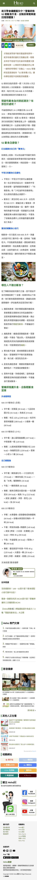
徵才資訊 (5, 832)
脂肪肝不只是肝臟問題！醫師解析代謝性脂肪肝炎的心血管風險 (22, 721)
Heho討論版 (22, 836)
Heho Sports (22, 834)
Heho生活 (21, 829)
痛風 (23, 345)
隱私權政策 (6, 827)
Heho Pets (21, 840)
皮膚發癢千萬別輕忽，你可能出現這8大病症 (22, 728)
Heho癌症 (21, 832)
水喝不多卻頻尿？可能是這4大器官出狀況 (21, 736)
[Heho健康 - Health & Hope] (18, 3)
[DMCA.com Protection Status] (6, 876)
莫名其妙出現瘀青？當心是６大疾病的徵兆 (21, 744)
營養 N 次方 (22, 838)
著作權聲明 (6, 829)
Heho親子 (21, 827)
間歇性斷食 (18, 324)
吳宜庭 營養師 (25, 20)
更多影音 (31, 710)
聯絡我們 (5, 834)
